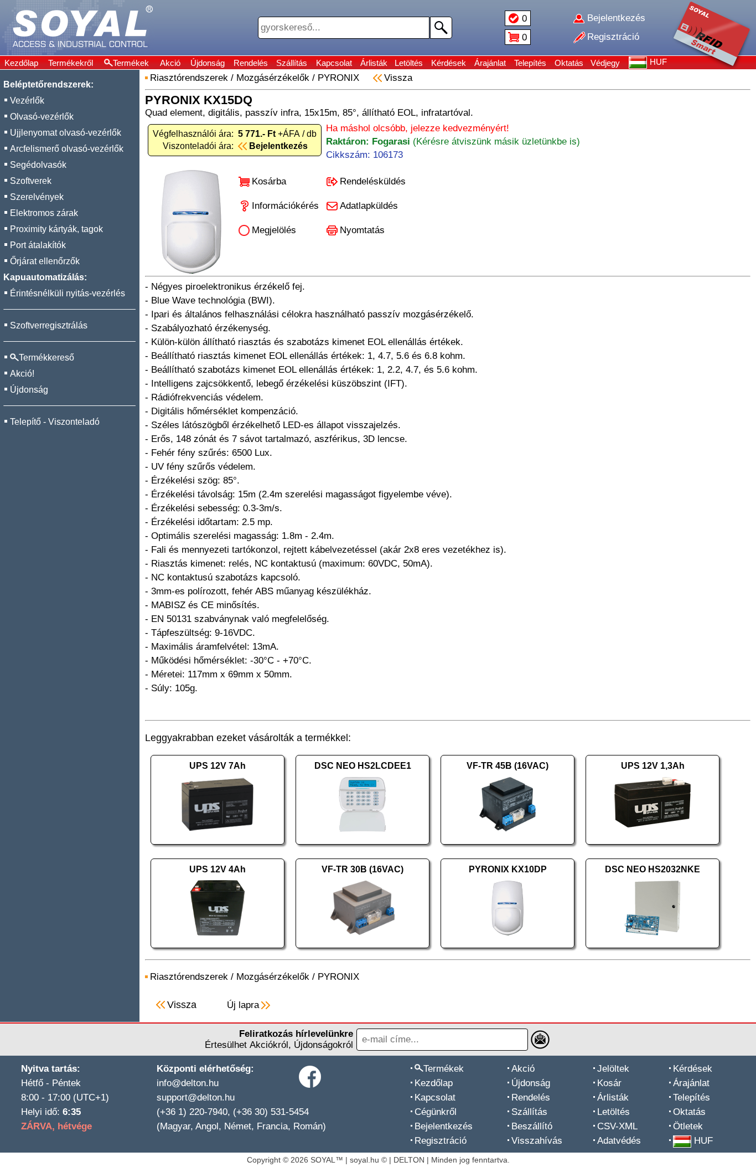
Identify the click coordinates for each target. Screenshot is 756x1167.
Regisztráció (441, 1140)
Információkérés (285, 206)
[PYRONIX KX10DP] (507, 950)
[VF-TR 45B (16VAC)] (507, 847)
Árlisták (373, 63)
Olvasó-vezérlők (42, 116)
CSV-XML (617, 1126)
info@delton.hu (188, 1083)
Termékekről (70, 63)
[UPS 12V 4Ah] (217, 950)
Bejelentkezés (444, 1126)
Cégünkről (436, 1112)
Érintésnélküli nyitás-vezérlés (67, 293)
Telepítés (530, 63)
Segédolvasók (38, 164)
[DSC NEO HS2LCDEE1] (362, 847)
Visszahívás (536, 1140)
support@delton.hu (196, 1097)
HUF (703, 1140)
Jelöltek (613, 1068)
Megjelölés (274, 230)
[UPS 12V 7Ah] (217, 847)
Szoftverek (30, 181)
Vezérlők (27, 100)
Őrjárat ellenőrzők (45, 261)
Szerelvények (37, 197)
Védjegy (605, 63)
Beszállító (531, 1126)
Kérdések (448, 63)
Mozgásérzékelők (272, 78)
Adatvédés (619, 1140)
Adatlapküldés (369, 206)
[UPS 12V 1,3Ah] (652, 847)
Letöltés (409, 63)
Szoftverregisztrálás (48, 325)
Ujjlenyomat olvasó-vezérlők (65, 132)
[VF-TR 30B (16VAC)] (362, 950)
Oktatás (569, 63)
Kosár (609, 1083)
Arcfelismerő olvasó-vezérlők (66, 148)
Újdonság (207, 63)
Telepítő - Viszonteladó (55, 421)
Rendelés (251, 63)
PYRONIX (338, 78)
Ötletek (688, 1126)
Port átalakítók (38, 245)
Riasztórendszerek (189, 78)
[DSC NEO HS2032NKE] (652, 950)
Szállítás (291, 63)
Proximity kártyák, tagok (56, 229)
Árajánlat (490, 63)
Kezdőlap (21, 63)
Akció (170, 63)
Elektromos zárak (44, 213)
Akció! (22, 373)
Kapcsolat (334, 63)
